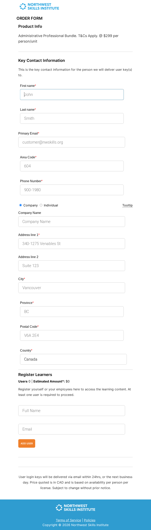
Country (26, 350)
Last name (28, 109)
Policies (89, 520)
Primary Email (28, 133)
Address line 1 (29, 235)
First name (28, 85)
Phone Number (31, 181)
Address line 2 (28, 257)
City (21, 279)
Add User (27, 443)
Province (27, 302)
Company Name (29, 212)
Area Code (28, 157)
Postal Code (29, 326)
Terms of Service (68, 520)
